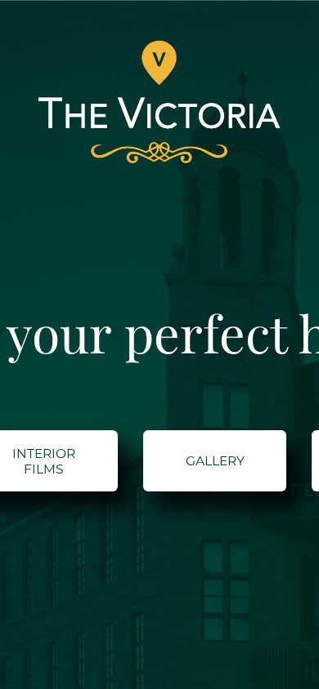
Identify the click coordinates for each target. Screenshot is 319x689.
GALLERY (215, 461)
